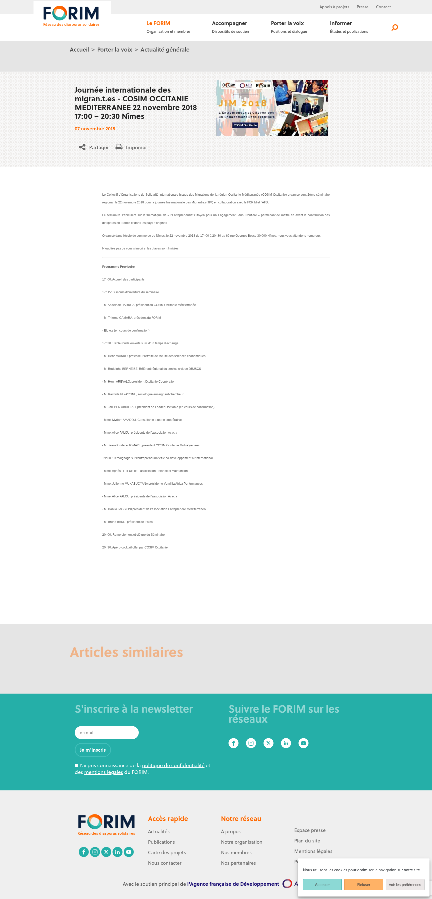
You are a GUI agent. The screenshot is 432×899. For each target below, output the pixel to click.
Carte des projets (167, 852)
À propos (231, 831)
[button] (95, 147)
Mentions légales (313, 851)
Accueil (79, 49)
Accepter (322, 884)
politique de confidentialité (173, 765)
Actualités (159, 831)
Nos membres (236, 852)
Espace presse (310, 830)
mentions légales (103, 772)
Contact (383, 7)
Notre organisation (241, 842)
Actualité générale (165, 49)
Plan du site (307, 840)
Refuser (363, 884)
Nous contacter (165, 863)
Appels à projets (334, 7)
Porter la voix (114, 49)
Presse (362, 7)
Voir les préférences (405, 884)
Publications (161, 842)
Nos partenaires (238, 863)
